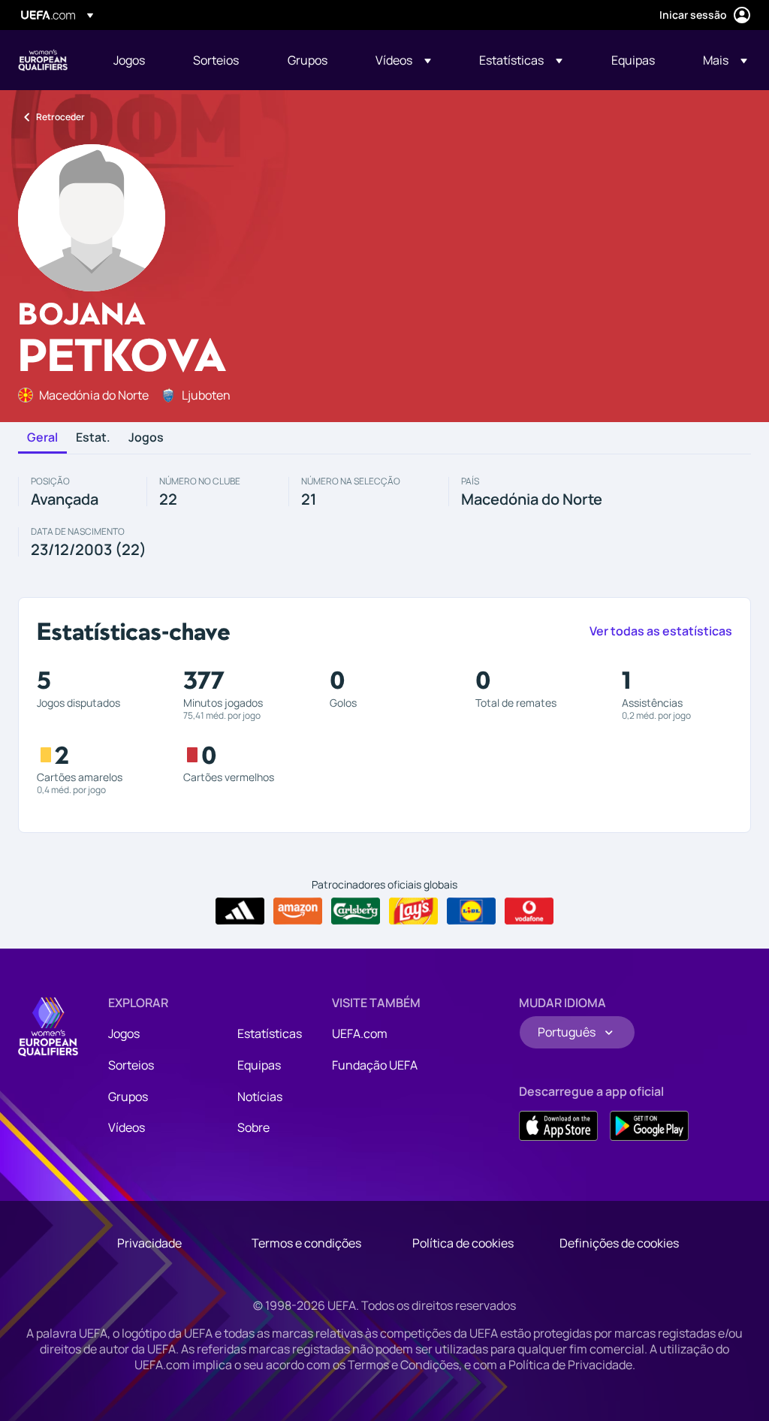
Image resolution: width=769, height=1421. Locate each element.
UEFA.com (360, 1033)
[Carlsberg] (355, 911)
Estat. (93, 438)
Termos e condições (306, 1243)
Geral (42, 438)
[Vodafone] (529, 911)
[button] (403, 60)
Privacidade (149, 1243)
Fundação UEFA (375, 1065)
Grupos (128, 1096)
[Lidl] (471, 911)
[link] (129, 60)
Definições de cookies (619, 1243)
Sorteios (131, 1065)
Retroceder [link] (60, 116)
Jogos (146, 438)
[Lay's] (413, 911)
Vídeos (126, 1127)
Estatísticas (269, 1033)
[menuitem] (134, 60)
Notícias (259, 1096)
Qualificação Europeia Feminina (43, 60)
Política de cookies (463, 1243)
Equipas (259, 1065)
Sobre (253, 1127)
